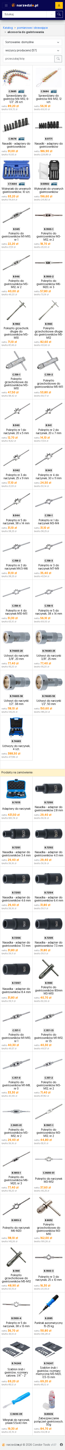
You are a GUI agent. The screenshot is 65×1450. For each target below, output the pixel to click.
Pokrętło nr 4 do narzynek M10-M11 (16, 612)
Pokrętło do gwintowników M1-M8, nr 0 (16, 1085)
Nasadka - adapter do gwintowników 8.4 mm (16, 991)
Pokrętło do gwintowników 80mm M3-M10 (48, 990)
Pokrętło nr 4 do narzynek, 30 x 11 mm (49, 477)
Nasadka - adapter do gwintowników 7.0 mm (16, 944)
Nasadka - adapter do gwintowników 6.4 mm (48, 899)
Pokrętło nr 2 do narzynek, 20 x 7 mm (48, 432)
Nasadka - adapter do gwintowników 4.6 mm (16, 899)
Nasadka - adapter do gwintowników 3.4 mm (16, 854)
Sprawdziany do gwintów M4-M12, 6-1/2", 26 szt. (16, 99)
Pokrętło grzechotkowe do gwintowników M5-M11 (48, 383)
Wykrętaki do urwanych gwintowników (48, 191)
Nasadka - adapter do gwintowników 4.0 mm (48, 854)
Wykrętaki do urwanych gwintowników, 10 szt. (16, 191)
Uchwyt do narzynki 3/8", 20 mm (16, 658)
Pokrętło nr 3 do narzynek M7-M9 (48, 567)
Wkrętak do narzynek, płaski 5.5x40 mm (16, 1422)
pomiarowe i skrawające (32, 28)
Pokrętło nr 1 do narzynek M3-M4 (48, 522)
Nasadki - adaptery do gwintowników (16, 145)
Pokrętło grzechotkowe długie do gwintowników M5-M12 (48, 333)
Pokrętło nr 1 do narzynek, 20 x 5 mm (16, 432)
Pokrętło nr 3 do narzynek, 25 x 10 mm (49, 1279)
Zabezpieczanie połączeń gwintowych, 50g (48, 1421)
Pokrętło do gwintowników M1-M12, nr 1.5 (48, 1038)
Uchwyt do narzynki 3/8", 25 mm (48, 658)
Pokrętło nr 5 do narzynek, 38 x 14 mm (16, 522)
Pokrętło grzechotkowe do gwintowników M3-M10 (16, 384)
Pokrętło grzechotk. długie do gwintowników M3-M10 (16, 333)
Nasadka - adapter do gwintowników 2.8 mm (48, 809)
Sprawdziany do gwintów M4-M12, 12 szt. (49, 99)
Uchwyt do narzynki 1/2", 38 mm (16, 703)
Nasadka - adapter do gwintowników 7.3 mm (48, 944)
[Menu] (6, 5)
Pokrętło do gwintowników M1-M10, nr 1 (16, 236)
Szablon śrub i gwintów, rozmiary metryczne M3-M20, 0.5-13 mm (48, 1372)
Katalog (8, 28)
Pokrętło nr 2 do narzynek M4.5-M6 (16, 567)
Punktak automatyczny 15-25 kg (49, 1325)
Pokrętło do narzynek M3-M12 (48, 1181)
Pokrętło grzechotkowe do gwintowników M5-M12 (16, 1278)
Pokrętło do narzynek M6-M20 (16, 1230)
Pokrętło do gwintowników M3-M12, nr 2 (48, 236)
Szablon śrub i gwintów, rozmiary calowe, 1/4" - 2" (16, 1372)
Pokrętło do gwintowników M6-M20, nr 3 (48, 284)
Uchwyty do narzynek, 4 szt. (16, 748)
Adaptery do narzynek (16, 809)
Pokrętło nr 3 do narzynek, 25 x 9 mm (16, 477)
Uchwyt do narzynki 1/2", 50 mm (48, 703)
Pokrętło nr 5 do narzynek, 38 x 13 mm (16, 1325)
